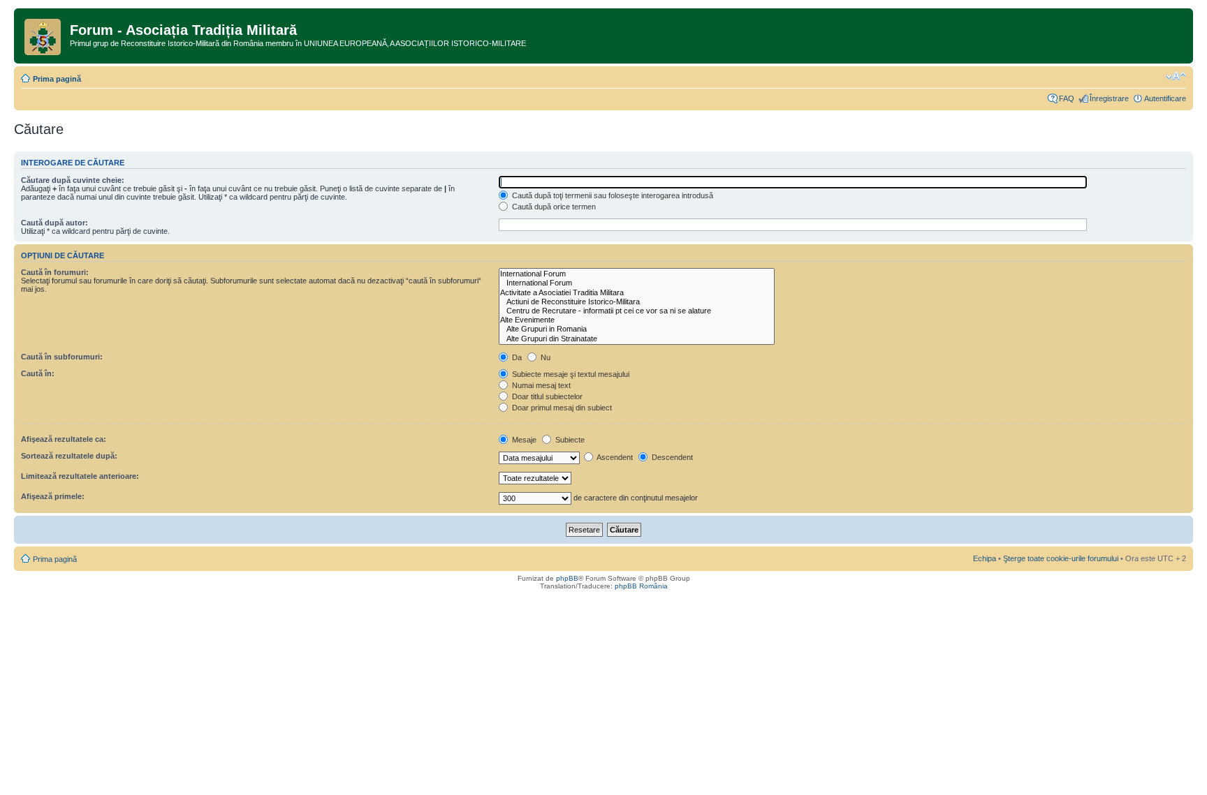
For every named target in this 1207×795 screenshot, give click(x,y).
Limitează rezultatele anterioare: (80, 476)
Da (516, 357)
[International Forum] (636, 273)
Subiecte (569, 440)
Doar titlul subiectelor (546, 396)
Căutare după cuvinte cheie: (72, 180)
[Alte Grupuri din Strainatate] (636, 338)
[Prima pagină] (43, 34)
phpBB (567, 578)
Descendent (671, 457)
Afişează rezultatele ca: (63, 439)
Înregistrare (1109, 98)
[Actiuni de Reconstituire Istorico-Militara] (636, 301)
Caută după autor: (54, 222)
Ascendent (614, 457)
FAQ (1066, 98)
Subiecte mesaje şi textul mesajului (569, 374)
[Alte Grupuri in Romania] (636, 329)
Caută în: (37, 373)
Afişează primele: (53, 496)
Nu (544, 357)
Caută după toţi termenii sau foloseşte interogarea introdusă (611, 195)
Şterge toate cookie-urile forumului (1060, 558)
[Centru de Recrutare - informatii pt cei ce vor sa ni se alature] (636, 310)
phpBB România (641, 586)
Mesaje (523, 440)
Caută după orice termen (553, 206)
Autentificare (1165, 98)
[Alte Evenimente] (636, 320)
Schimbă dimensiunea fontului (1176, 76)
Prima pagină (57, 79)
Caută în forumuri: (55, 272)
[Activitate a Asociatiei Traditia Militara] (636, 292)
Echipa (984, 558)
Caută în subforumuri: (62, 356)
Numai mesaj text (540, 385)
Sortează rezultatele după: (69, 456)
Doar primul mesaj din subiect (561, 407)
